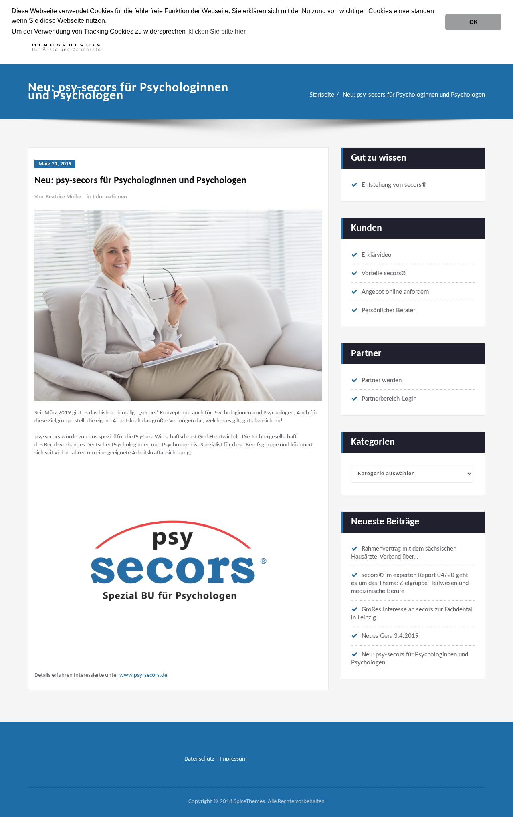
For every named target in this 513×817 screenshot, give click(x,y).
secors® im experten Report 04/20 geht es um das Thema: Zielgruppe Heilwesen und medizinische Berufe (410, 583)
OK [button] (473, 22)
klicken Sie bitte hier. (217, 31)
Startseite (321, 95)
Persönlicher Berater (388, 310)
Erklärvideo (377, 255)
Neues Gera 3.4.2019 (390, 636)
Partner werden (382, 380)
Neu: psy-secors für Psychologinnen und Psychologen (414, 95)
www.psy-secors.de (143, 675)
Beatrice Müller (63, 197)
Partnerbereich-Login (389, 399)
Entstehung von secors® (394, 185)
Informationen (110, 197)
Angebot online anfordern (395, 292)
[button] (251, 32)
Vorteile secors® (384, 273)
